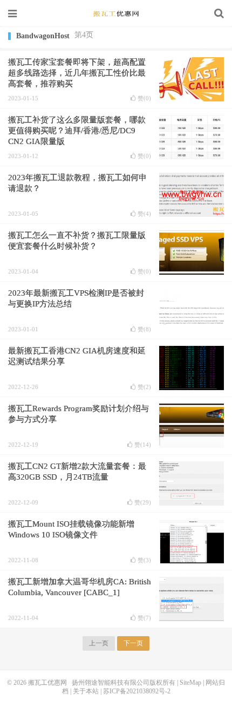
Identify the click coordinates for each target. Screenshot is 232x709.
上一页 (98, 643)
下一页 (133, 643)
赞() (144, 98)
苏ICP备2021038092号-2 (136, 691)
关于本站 (86, 691)
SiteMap (190, 682)
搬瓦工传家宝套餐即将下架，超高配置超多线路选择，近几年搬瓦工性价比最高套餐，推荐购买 (77, 73)
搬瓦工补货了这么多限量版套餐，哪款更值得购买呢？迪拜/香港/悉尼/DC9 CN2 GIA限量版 (77, 130)
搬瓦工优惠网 (116, 13)
